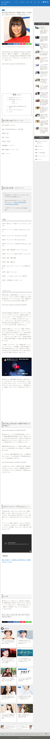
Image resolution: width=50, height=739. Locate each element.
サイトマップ (40, 149)
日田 (28, 614)
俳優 (27, 2)
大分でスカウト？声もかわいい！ (17, 109)
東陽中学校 (5, 616)
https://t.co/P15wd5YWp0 (20, 202)
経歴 (14, 101)
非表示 (19, 94)
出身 (14, 614)
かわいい (4, 614)
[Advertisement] (17, 82)
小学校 (24, 614)
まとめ (10, 111)
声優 (3, 10)
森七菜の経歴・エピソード (15, 99)
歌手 (39, 2)
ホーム (16, 2)
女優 (31, 2)
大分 (20, 614)
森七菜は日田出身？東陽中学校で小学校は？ (18, 107)
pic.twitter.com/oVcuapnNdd (11, 204)
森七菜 (10, 616)
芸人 (35, 2)
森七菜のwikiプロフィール (15, 97)
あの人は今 (22, 2)
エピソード (15, 103)
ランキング (39, 159)
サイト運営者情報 (41, 152)
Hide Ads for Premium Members (42, 142)
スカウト (9, 614)
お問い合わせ (40, 146)
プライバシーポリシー (42, 156)
